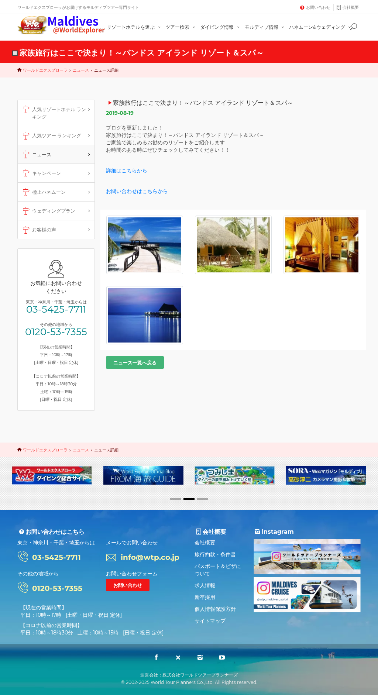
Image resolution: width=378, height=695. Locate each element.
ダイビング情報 (217, 27)
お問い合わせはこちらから (137, 191)
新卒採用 (205, 597)
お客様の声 (44, 230)
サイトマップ (210, 620)
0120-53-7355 (56, 332)
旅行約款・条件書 (215, 554)
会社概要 (351, 7)
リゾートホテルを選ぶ (131, 27)
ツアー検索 (177, 27)
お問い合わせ (318, 7)
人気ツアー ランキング (56, 135)
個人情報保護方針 (215, 609)
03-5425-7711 (56, 309)
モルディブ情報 (262, 27)
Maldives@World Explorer (61, 25)
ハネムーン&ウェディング (317, 27)
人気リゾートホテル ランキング (59, 113)
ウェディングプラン (53, 211)
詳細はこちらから (126, 170)
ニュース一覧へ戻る (135, 362)
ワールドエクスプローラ (45, 70)
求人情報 (205, 585)
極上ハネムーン (49, 192)
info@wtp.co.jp (150, 557)
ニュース (81, 70)
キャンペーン (46, 173)
